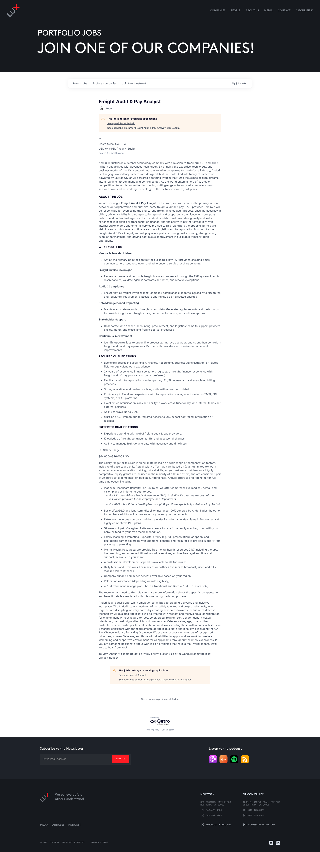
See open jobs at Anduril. (121, 123)
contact (284, 11)
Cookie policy (168, 729)
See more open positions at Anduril (160, 699)
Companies (217, 11)
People (235, 11)
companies (104, 83)
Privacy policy (152, 729)
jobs (79, 83)
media (268, 11)
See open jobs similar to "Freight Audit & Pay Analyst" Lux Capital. (143, 127)
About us (252, 11)
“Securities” (304, 11)
